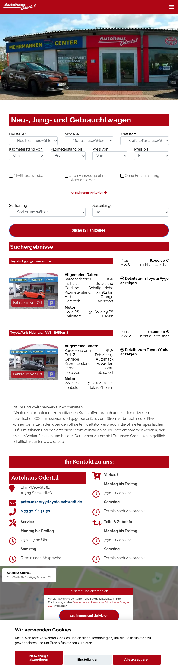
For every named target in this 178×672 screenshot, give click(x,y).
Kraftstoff (128, 134)
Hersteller (17, 134)
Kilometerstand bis (67, 149)
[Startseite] (19, 6)
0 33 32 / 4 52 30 (35, 511)
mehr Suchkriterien (89, 193)
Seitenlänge (102, 205)
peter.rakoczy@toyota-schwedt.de (51, 502)
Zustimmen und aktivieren (89, 616)
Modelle (72, 134)
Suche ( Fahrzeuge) (89, 230)
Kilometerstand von (25, 149)
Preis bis (141, 149)
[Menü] (172, 7)
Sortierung (18, 205)
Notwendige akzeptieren (38, 657)
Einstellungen (87, 659)
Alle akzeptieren (136, 659)
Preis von (100, 149)
